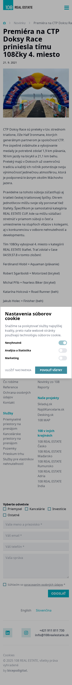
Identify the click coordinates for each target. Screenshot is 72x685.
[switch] (63, 342)
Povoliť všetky (51, 370)
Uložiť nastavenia (18, 370)
